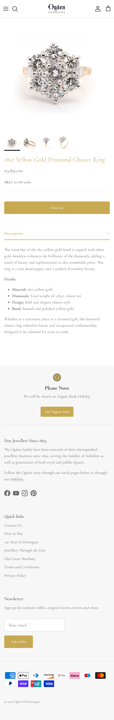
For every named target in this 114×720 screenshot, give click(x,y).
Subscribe (18, 641)
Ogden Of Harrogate (27, 702)
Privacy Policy (15, 575)
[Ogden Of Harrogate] (57, 9)
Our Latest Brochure (19, 558)
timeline (16, 479)
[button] (57, 233)
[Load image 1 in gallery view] (57, 75)
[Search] (17, 9)
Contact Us (13, 525)
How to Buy (13, 533)
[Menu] (6, 9)
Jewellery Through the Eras (24, 550)
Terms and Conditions (21, 567)
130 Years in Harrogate (21, 542)
